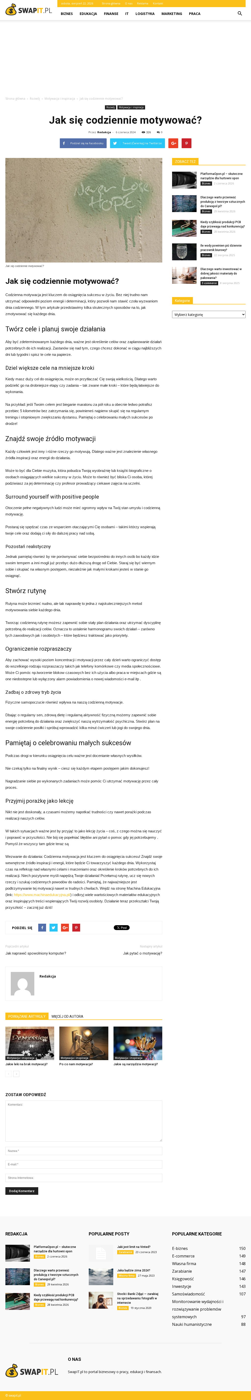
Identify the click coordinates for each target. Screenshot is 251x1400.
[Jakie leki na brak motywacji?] (29, 1043)
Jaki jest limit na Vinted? (134, 1247)
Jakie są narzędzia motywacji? (135, 1064)
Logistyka (145, 13)
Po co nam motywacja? (76, 1064)
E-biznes (180, 1248)
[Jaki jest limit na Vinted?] (101, 1253)
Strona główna (111, 3)
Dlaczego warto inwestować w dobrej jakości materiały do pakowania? (221, 273)
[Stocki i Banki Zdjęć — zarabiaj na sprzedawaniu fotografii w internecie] (101, 1300)
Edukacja (88, 13)
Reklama (142, 3)
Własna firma (127, 1275)
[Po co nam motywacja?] (83, 1043)
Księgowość (183, 1278)
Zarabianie (125, 1252)
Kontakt (158, 3)
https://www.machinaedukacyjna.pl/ (42, 895)
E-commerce (209, 283)
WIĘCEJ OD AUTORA (67, 1016)
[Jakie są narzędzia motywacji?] (137, 1043)
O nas (128, 3)
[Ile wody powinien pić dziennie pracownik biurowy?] (184, 251)
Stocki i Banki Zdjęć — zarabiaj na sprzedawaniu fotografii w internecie (137, 1298)
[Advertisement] (125, 59)
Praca (195, 13)
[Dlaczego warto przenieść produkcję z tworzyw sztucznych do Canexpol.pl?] (184, 203)
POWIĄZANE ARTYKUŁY (27, 1016)
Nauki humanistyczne (192, 1324)
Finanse (111, 13)
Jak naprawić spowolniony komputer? (35, 953)
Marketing (172, 13)
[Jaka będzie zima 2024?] (101, 1276)
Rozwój (110, 107)
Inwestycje (181, 1286)
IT (127, 13)
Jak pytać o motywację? (142, 953)
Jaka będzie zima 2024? (133, 1270)
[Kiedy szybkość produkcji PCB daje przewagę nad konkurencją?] (184, 228)
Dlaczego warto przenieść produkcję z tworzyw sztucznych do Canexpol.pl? (223, 202)
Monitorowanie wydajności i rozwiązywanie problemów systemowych (197, 1309)
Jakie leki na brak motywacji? (26, 1064)
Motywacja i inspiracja (131, 107)
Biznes (67, 13)
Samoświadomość (188, 1294)
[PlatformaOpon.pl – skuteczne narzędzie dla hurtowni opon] (184, 180)
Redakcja (104, 132)
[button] (240, 14)
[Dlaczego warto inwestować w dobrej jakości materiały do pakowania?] (184, 275)
